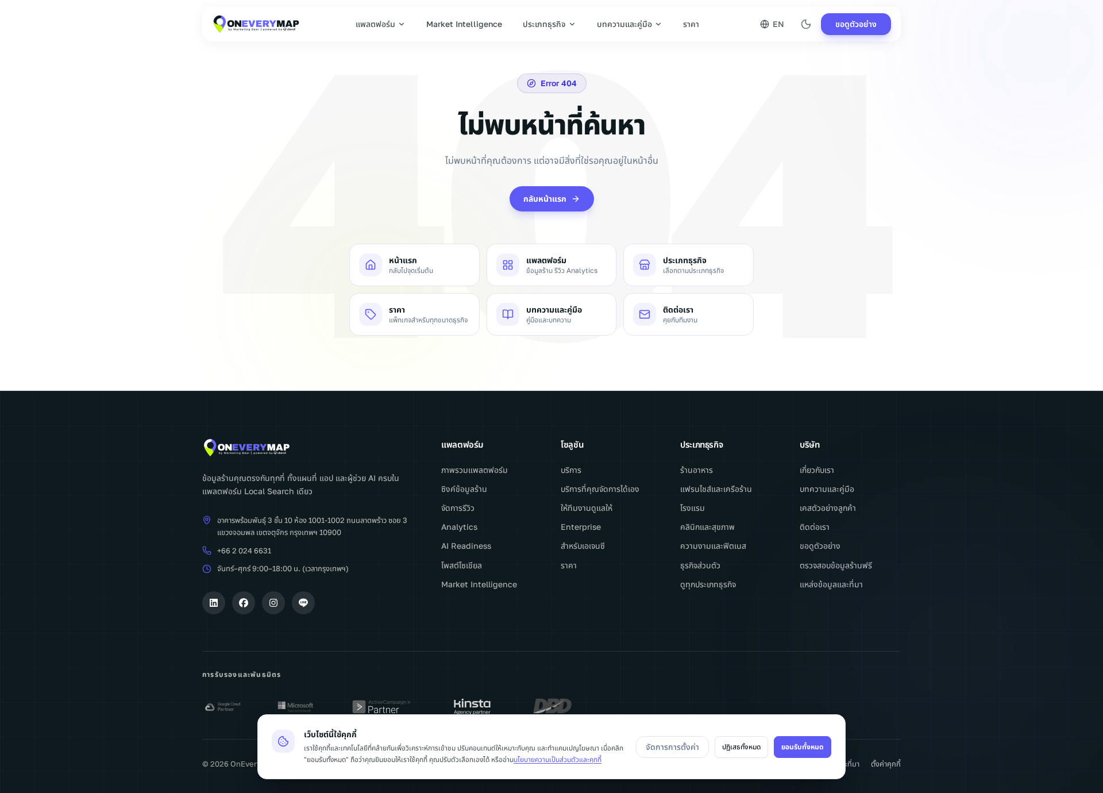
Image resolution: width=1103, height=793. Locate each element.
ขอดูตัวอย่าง (856, 24)
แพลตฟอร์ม (375, 24)
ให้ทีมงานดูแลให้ (586, 508)
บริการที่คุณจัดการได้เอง (600, 489)
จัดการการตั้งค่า (672, 747)
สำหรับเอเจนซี (583, 546)
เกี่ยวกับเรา (817, 470)
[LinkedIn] (213, 602)
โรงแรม (692, 508)
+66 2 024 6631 (244, 550)
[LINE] (303, 602)
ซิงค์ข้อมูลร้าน (464, 489)
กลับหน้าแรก (544, 198)
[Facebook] (243, 602)
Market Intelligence (464, 24)
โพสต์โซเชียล (461, 565)
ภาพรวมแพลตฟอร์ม (474, 470)
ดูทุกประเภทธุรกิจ (708, 584)
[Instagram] (273, 602)
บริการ (571, 470)
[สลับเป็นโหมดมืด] (806, 24)
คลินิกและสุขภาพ (707, 527)
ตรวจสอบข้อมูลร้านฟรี (836, 565)
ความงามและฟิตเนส (713, 546)
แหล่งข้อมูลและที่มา (831, 584)
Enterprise (581, 527)
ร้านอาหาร (696, 470)
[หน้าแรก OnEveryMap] (312, 447)
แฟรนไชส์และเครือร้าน (716, 489)
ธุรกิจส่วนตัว (700, 565)
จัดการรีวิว (458, 508)
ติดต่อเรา (815, 527)
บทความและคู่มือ (624, 24)
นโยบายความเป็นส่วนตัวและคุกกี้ (557, 759)
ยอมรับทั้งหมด (802, 746)
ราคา (691, 24)
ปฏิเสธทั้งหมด (741, 746)
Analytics (459, 527)
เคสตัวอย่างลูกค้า (828, 508)
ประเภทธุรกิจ (544, 24)
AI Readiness (466, 546)
